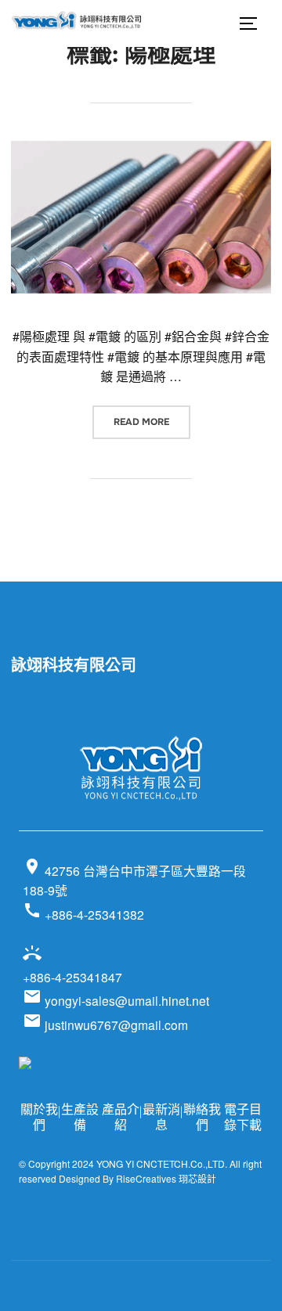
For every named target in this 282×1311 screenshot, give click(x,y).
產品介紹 (120, 1117)
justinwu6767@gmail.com (105, 1024)
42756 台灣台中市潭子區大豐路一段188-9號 (134, 878)
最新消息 (161, 1117)
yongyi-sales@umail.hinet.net (116, 1000)
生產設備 (80, 1117)
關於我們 (39, 1117)
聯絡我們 (202, 1117)
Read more (152, 421)
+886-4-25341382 (83, 912)
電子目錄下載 (243, 1117)
